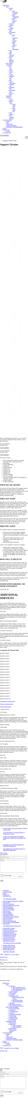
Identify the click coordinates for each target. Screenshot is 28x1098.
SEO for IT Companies (9, 909)
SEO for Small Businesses (9, 921)
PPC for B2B (11, 93)
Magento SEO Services (9, 948)
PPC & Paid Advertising (9, 64)
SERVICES (6, 5)
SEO (7, 6)
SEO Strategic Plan (14, 21)
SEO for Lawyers (7, 919)
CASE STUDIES (7, 120)
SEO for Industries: (9, 899)
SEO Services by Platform (12, 943)
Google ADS (9, 124)
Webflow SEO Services (9, 945)
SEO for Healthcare (8, 914)
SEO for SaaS (6, 911)
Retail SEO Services (14, 43)
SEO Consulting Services (15, 12)
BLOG (5, 128)
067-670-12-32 (3, 959)
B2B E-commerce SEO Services (15, 37)
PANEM (5, 140)
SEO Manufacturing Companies (11, 916)
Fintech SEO (6, 923)
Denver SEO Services (8, 929)
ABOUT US (6, 130)
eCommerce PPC (13, 1018)
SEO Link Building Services (11, 60)
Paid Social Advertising (12, 82)
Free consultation (4, 135)
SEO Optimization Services (15, 17)
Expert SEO (11, 9)
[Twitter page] (1, 978)
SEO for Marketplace (8, 908)
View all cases (3, 853)
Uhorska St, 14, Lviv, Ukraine (11, 954)
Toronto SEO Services (8, 941)
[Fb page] (0, 973)
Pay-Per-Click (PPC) (10, 68)
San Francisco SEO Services (10, 931)
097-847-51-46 (3, 957)
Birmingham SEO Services (9, 934)
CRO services (11, 99)
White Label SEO (13, 106)
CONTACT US (7, 132)
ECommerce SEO (13, 996)
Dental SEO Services (8, 915)
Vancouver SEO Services (9, 936)
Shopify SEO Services (8, 949)
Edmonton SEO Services (9, 939)
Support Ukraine (9, 951)
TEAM (8, 131)
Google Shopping (11, 75)
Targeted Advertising (11, 125)
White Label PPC (13, 110)
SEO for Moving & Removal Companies (13, 901)
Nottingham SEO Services (9, 935)
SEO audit (10, 51)
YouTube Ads (12, 1015)
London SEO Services (8, 932)
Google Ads (11, 72)
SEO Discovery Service (11, 55)
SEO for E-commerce (8, 904)
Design (8, 121)
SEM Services (11, 113)
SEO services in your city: (12, 926)
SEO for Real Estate (8, 918)
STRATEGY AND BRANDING (14, 127)
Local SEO (10, 30)
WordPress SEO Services (9, 946)
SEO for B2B (11, 27)
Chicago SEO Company (9, 928)
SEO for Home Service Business (11, 922)
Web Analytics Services (11, 117)
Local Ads (10, 78)
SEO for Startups (7, 912)
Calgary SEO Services (8, 938)
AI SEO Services (11, 24)
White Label (10, 102)
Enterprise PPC (13, 1017)
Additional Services (8, 96)
